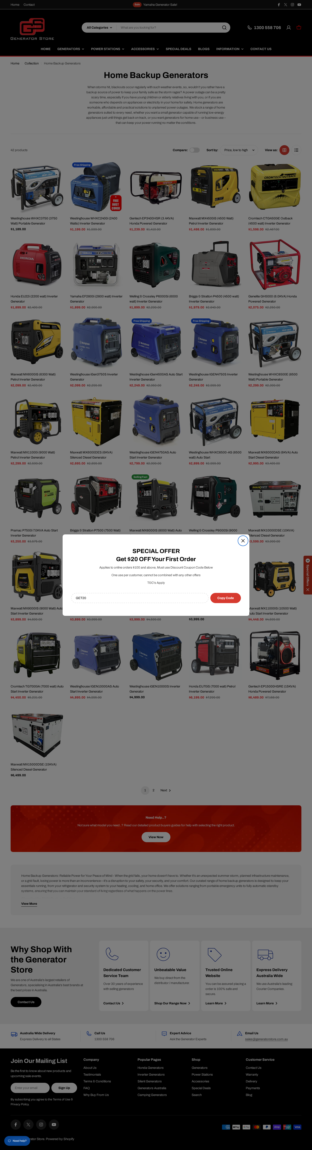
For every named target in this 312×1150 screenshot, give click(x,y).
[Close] (243, 541)
